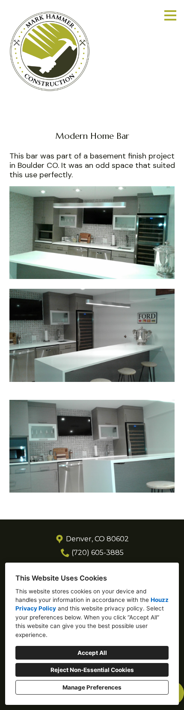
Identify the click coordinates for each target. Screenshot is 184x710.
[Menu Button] (170, 15)
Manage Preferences (92, 687)
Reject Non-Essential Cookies (92, 669)
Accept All (92, 652)
